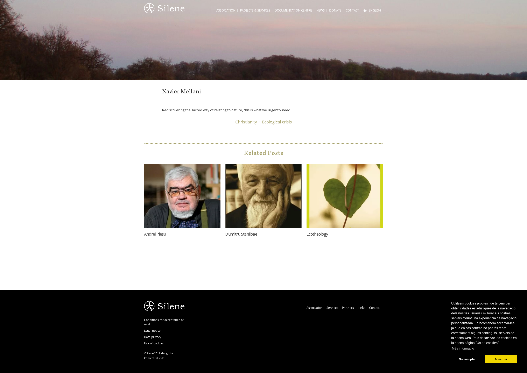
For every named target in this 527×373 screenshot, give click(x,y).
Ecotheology (317, 234)
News (320, 10)
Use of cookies (154, 343)
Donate (335, 10)
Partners (348, 308)
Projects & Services (255, 10)
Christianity (246, 122)
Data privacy (152, 337)
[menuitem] (372, 10)
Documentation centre (293, 10)
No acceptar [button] (467, 359)
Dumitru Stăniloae (241, 234)
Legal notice (152, 330)
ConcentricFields (154, 358)
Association (225, 10)
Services (332, 308)
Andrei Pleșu (155, 234)
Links (361, 308)
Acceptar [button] (501, 359)
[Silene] (164, 11)
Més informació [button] (463, 348)
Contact (352, 10)
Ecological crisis (277, 122)
